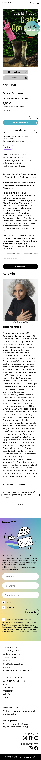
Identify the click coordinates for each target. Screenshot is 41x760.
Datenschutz (8, 687)
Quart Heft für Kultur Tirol (14, 681)
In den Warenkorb (20, 122)
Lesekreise (7, 660)
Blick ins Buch (14, 72)
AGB (5, 684)
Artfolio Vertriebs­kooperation (16, 670)
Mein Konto (8, 694)
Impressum (8, 691)
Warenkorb (8, 697)
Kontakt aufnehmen (12, 654)
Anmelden (32, 612)
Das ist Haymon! (10, 647)
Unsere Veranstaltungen (14, 677)
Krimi (7, 147)
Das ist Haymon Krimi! (13, 650)
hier (29, 631)
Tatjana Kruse (9, 85)
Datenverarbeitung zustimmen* (20, 619)
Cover (14, 77)
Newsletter (8, 667)
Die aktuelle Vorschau (13, 664)
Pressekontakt (9, 657)
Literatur (10, 607)
